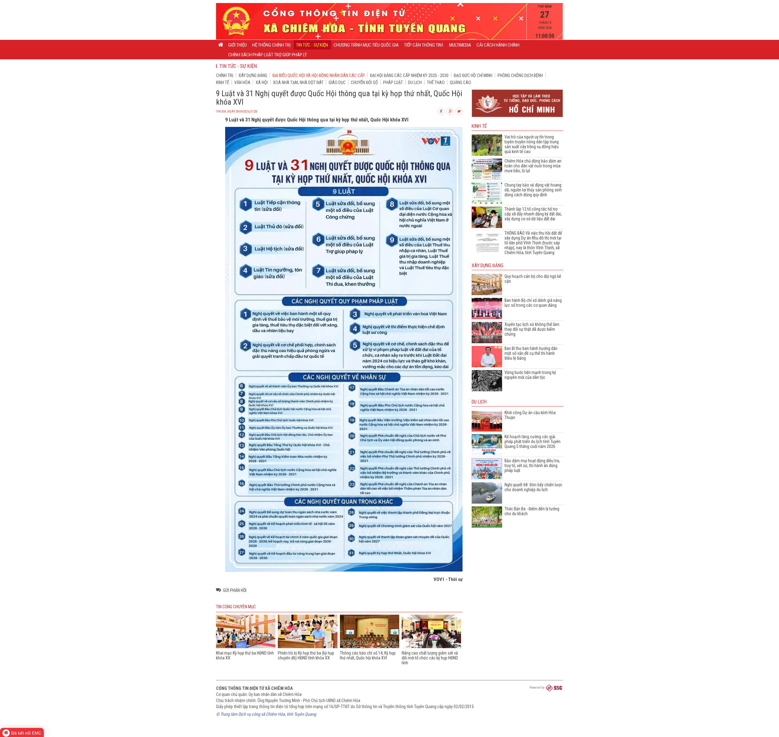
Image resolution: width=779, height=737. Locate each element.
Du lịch (415, 82)
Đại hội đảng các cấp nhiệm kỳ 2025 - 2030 (409, 75)
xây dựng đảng (253, 75)
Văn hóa (242, 82)
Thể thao (436, 82)
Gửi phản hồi (234, 590)
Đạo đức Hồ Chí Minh (473, 75)
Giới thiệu (237, 45)
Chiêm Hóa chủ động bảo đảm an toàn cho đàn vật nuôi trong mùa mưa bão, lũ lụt (533, 166)
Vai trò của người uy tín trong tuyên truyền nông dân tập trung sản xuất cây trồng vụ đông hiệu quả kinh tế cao (532, 144)
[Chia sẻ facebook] (441, 110)
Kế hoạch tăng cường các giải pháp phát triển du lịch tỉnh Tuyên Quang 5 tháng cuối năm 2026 (533, 441)
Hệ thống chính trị (271, 45)
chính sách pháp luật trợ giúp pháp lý (267, 55)
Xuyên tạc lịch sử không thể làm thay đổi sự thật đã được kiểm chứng (532, 329)
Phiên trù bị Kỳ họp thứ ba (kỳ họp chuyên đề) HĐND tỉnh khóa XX (306, 655)
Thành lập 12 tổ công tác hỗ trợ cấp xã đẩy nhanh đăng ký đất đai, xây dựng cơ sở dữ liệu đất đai (533, 214)
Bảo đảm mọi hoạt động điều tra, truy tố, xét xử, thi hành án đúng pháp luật (532, 465)
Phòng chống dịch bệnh (520, 75)
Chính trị (224, 75)
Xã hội (262, 82)
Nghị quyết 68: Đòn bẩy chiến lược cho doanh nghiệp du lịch (533, 487)
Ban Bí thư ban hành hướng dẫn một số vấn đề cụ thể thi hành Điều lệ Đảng (531, 353)
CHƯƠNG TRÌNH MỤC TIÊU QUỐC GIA (366, 45)
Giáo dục (337, 82)
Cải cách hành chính (498, 45)
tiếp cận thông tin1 (424, 45)
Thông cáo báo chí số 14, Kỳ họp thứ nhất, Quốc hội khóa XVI (368, 655)
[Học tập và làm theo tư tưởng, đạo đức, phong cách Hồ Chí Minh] (517, 117)
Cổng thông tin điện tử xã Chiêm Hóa (254, 688)
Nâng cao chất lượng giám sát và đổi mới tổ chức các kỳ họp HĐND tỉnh (430, 658)
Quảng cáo (460, 82)
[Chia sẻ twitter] (459, 110)
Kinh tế (222, 82)
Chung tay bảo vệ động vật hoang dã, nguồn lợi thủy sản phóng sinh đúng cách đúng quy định (533, 190)
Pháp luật (393, 82)
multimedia (460, 45)
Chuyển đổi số (364, 82)
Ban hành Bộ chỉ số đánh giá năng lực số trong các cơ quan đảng (533, 303)
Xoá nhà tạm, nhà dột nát (298, 82)
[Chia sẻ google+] (450, 110)
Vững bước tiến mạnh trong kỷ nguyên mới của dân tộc (530, 375)
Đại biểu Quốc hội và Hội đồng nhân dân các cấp (318, 75)
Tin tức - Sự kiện (312, 45)
